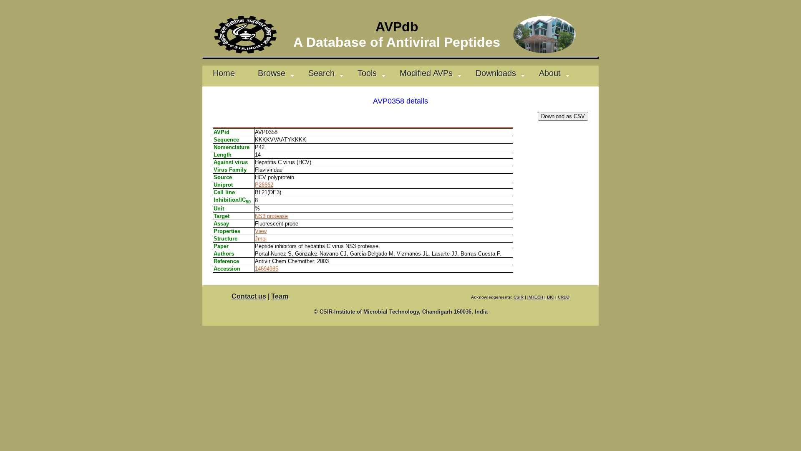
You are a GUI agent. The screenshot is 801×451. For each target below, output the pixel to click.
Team (279, 296)
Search (321, 73)
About (550, 73)
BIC (550, 297)
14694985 (266, 269)
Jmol (261, 239)
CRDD (563, 297)
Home (224, 73)
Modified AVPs (426, 73)
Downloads (496, 73)
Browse (271, 73)
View (261, 231)
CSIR (519, 297)
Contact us (249, 296)
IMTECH (535, 297)
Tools (367, 73)
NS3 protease (271, 216)
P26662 (264, 185)
